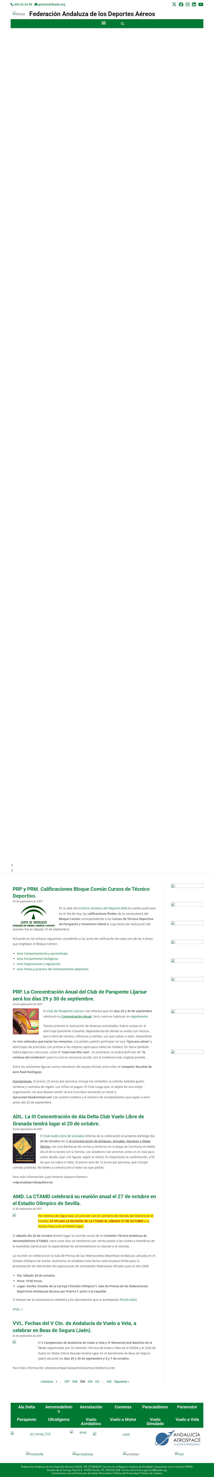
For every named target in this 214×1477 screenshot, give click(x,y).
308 (74, 1381)
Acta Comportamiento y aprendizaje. (42, 953)
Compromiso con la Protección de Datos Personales (82, 1473)
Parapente (26, 1419)
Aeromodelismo (58, 1409)
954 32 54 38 (23, 4)
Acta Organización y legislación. (39, 964)
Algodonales (139, 1016)
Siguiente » (121, 1381)
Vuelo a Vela (187, 1419)
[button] (103, 22)
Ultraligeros (59, 1419)
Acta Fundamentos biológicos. (38, 959)
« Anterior (46, 1381)
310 (90, 1381)
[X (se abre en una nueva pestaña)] (174, 4)
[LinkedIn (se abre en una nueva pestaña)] (194, 4)
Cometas (123, 1406)
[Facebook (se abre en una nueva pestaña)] (181, 4)
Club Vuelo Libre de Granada (63, 1136)
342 (109, 1381)
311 (97, 1381)
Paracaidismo (155, 1406)
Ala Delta (26, 1406)
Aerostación (91, 1406)
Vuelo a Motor (123, 1419)
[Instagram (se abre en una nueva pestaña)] (188, 4)
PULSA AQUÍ (128, 1300)
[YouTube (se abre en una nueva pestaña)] (200, 4)
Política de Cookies (151, 1473)
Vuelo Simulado (155, 1421)
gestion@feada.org (51, 4)
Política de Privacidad (126, 1473)
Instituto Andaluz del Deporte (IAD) (103, 908)
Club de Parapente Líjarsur (65, 1011)
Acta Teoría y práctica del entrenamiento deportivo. (53, 969)
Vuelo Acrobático (91, 1421)
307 (67, 1381)
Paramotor (187, 1406)
